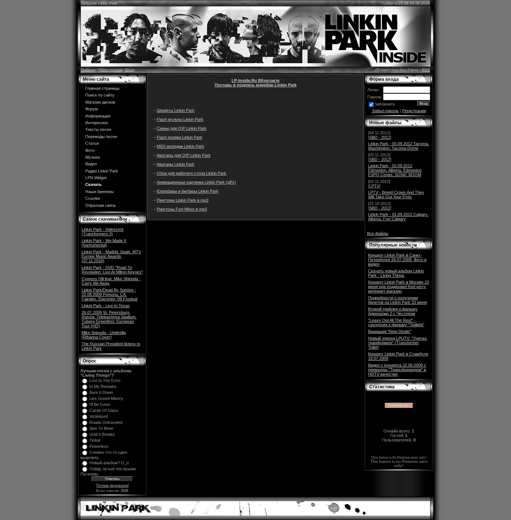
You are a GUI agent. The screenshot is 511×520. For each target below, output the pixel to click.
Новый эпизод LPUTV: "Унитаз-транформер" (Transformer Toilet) (398, 342)
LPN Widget (96, 177)
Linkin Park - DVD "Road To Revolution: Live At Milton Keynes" (112, 269)
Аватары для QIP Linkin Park (184, 155)
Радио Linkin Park (101, 171)
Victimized (98, 416)
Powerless (98, 446)
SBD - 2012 (379, 137)
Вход (129, 70)
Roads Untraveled (105, 422)
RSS (426, 70)
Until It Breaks (102, 434)
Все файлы (377, 233)
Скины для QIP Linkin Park (181, 128)
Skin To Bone (101, 428)
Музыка (92, 157)
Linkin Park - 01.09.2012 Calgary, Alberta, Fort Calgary (398, 216)
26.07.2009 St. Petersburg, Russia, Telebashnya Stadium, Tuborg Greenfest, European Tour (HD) (109, 319)
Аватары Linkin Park (176, 164)
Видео (91, 164)
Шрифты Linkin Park (176, 110)
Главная (88, 70)
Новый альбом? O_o (109, 463)
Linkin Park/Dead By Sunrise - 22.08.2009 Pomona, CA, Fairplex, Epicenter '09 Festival (109, 294)
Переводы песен (101, 136)
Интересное (96, 122)
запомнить (385, 104)
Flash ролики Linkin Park (179, 137)
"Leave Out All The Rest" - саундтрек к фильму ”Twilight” (396, 322)
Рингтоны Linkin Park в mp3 (182, 200)
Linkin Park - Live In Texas (106, 305)
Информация (97, 116)
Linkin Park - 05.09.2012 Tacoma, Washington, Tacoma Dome (398, 145)
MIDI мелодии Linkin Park (180, 146)
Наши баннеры (99, 191)
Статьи (92, 143)
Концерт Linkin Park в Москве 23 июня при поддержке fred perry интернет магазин (398, 286)
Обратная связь (100, 205)
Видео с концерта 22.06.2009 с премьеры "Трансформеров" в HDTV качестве (397, 369)
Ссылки (92, 198)
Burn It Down (101, 392)
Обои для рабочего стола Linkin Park (191, 173)
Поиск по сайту (99, 95)
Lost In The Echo (104, 380)
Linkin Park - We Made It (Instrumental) (104, 242)
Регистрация (110, 70)
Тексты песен (98, 129)
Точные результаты (112, 485)
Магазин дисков (100, 102)
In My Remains (103, 386)
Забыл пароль (385, 110)
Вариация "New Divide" (389, 331)
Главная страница (102, 88)
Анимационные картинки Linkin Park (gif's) (196, 182)
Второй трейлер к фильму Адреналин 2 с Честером (392, 311)
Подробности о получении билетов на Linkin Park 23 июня (397, 300)
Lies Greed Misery (106, 398)
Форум (91, 109)
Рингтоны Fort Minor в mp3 (182, 209)
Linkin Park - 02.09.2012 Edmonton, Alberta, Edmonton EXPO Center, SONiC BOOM (395, 170)
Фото (90, 150)
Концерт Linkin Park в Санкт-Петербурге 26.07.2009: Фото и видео (397, 259)
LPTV (374, 186)
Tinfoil (94, 440)
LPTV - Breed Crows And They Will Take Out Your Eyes (396, 194)
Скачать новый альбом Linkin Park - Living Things (396, 273)
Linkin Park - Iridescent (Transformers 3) (102, 231)
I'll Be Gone (99, 404)
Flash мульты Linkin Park (180, 119)
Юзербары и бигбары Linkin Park (187, 191)
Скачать (93, 184)
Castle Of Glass (104, 410)
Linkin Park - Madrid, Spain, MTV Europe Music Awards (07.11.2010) (111, 256)
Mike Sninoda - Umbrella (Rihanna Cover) (104, 334)
